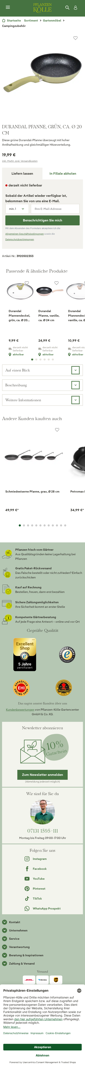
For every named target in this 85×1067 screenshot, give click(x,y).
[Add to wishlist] (57, 430)
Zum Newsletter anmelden (42, 775)
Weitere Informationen (23, 400)
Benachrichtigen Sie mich (42, 220)
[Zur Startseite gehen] (42, 7)
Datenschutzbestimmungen (19, 239)
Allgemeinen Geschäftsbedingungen (24, 233)
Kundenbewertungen (20, 709)
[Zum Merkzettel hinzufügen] (75, 38)
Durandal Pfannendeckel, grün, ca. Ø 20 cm (19, 315)
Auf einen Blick (17, 370)
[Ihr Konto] (75, 7)
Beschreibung (16, 385)
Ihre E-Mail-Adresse (48, 209)
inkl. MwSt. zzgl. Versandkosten (20, 160)
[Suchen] (68, 7)
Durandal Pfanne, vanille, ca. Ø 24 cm (48, 315)
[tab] (62, 173)
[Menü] (8, 7)
